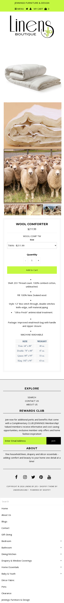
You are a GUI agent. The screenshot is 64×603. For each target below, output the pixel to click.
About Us (6, 514)
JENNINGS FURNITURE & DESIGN (32, 2)
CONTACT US (32, 400)
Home (4, 508)
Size (32, 239)
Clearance (6, 593)
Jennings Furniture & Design (15, 599)
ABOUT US (32, 404)
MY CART (41, 8)
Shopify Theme (47, 486)
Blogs (4, 521)
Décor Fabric (7, 580)
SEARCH (32, 397)
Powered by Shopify (40, 490)
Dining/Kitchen (8, 554)
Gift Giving (6, 534)
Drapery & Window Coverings (16, 560)
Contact (5, 527)
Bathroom (6, 547)
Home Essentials (10, 567)
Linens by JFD (31, 486)
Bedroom (6, 541)
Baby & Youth (8, 573)
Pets (3, 586)
